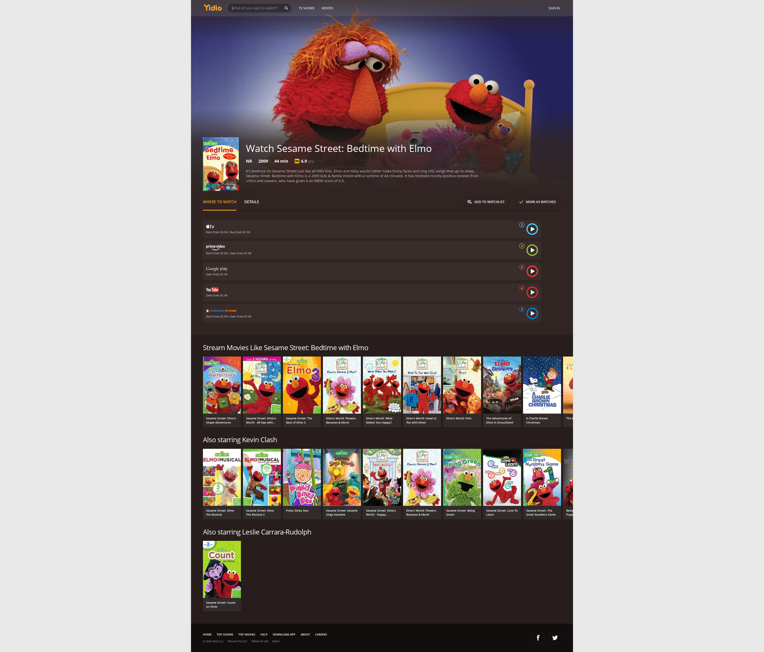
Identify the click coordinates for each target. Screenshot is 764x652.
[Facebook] (538, 638)
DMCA (276, 641)
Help (264, 634)
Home (207, 634)
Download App (284, 634)
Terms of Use (259, 641)
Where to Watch (219, 201)
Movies (327, 8)
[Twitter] (555, 638)
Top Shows (225, 634)
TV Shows (307, 8)
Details (251, 201)
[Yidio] (212, 9)
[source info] (521, 224)
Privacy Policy (237, 641)
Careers (321, 634)
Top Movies (246, 634)
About (305, 634)
